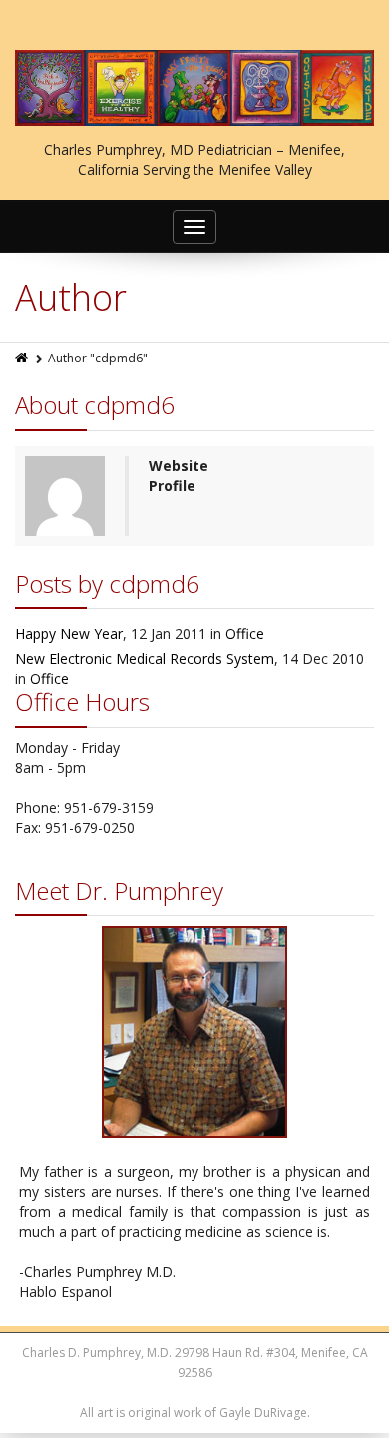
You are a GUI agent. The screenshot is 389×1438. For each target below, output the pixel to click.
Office (244, 633)
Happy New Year (69, 633)
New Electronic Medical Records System (144, 658)
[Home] (23, 358)
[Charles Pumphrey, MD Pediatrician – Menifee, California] (194, 88)
